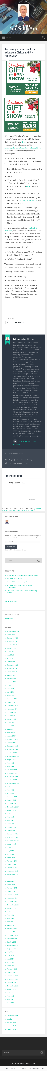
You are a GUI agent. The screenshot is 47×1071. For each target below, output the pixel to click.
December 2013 (12, 935)
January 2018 (11, 800)
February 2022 (12, 679)
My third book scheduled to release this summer (20, 586)
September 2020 (13, 716)
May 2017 (10, 820)
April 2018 (10, 793)
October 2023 (12, 645)
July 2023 (10, 651)
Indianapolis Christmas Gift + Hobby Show (22, 148)
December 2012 (12, 976)
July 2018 (10, 787)
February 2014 (12, 929)
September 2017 (12, 807)
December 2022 (12, 665)
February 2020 (12, 739)
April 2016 (10, 854)
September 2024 (13, 631)
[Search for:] (23, 560)
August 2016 (11, 844)
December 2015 (12, 868)
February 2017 (12, 827)
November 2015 (12, 871)
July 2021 (10, 685)
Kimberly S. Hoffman (28, 200)
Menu (8, 37)
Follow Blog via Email (11, 531)
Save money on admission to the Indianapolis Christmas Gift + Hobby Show (20, 52)
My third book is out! (14, 578)
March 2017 (11, 824)
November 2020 (12, 709)
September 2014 (13, 905)
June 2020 (10, 726)
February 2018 (12, 797)
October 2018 (12, 780)
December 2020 (12, 706)
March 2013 (11, 966)
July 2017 (10, 814)
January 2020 (12, 743)
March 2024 (11, 635)
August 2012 (11, 989)
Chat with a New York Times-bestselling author (22, 592)
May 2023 (10, 655)
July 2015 (10, 878)
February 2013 (12, 969)
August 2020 (11, 719)
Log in (9, 1019)
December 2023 (12, 638)
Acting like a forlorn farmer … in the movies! (23, 575)
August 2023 (11, 648)
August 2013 (11, 949)
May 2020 (10, 729)
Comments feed (12, 1026)
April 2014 (10, 922)
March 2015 (11, 885)
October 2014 (12, 901)
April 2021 (10, 692)
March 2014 (11, 925)
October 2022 (12, 672)
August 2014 (11, 908)
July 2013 (10, 952)
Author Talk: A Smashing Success (19, 582)
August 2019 (11, 760)
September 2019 (13, 756)
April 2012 (10, 1003)
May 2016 (10, 851)
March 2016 (11, 858)
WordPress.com (12, 1029)
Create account (12, 1016)
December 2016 (12, 834)
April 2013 (10, 962)
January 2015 (11, 891)
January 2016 (11, 864)
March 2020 (11, 736)
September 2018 (13, 783)
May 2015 (10, 881)
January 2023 (11, 662)
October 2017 (12, 803)
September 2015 (12, 874)
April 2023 (10, 658)
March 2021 (11, 695)
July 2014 (10, 912)
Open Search (43, 37)
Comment (33, 499)
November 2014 (12, 898)
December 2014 (12, 895)
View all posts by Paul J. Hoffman (24, 442)
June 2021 (10, 689)
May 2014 (10, 918)
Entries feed (11, 1022)
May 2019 (10, 766)
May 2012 (10, 999)
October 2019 (12, 753)
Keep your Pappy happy (17, 463)
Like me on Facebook (11, 601)
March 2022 (11, 675)
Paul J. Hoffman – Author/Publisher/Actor (23, 27)
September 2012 (12, 986)
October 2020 (12, 712)
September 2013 (12, 945)
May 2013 (10, 959)
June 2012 (10, 996)
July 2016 (10, 847)
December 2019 (12, 746)
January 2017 (11, 831)
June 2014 (10, 915)
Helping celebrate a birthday (20, 460)
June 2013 (10, 955)
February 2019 (12, 770)
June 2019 (10, 763)
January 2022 (11, 682)
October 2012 (12, 983)
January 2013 (11, 972)
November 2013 (12, 939)
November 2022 (12, 668)
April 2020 (11, 733)
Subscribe (11, 547)
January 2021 (11, 702)
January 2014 (11, 932)
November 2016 (12, 837)
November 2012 (12, 979)
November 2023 (12, 641)
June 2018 (10, 790)
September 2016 (13, 841)
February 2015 (12, 888)
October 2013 (12, 942)
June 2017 (10, 817)
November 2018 (12, 777)
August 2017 (11, 810)
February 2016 (12, 861)
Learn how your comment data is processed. (21, 509)
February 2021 (12, 699)
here (24, 142)
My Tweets (9, 619)
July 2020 (10, 722)
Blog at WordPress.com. (23, 1064)
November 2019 (12, 749)
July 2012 (10, 993)
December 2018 (12, 773)
